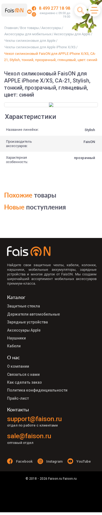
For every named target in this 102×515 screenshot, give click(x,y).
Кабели (14, 346)
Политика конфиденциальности (37, 390)
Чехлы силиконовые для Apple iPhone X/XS (40, 47)
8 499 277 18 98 (54, 8)
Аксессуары (51, 28)
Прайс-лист (18, 398)
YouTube (83, 461)
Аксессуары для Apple (72, 34)
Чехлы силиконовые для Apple (29, 41)
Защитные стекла (23, 306)
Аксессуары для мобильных (27, 34)
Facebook (24, 461)
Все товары (29, 28)
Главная (11, 28)
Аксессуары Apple (24, 330)
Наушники (16, 338)
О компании (18, 366)
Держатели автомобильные (33, 314)
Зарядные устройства (27, 322)
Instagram (54, 461)
